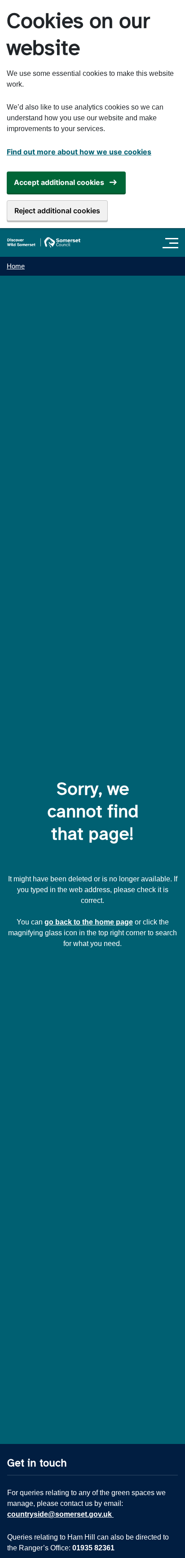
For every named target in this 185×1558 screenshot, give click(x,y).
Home (16, 266)
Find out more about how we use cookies (79, 151)
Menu (173, 242)
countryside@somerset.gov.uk (60, 1514)
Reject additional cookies (57, 210)
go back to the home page (88, 922)
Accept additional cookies (59, 182)
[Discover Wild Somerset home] (44, 242)
